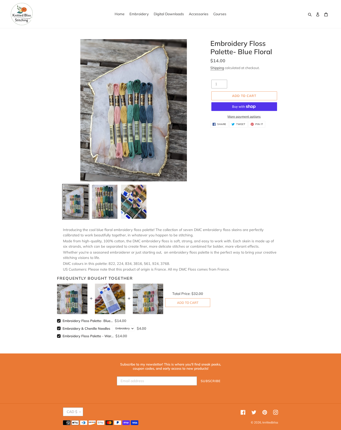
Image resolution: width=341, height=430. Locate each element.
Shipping (217, 68)
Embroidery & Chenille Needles (86, 328)
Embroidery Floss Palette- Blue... (88, 321)
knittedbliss (270, 422)
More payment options (244, 116)
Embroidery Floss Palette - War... (88, 336)
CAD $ (72, 411)
